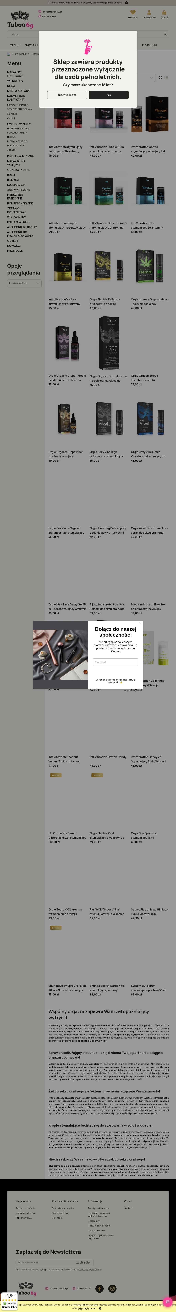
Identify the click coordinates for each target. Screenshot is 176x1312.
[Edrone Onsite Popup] (88, 656)
